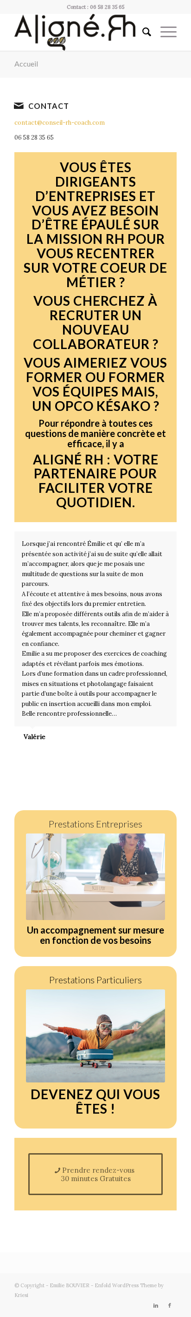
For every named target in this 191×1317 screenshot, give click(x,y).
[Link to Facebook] (170, 1305)
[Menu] (164, 32)
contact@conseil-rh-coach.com (59, 123)
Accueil (26, 63)
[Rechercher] (142, 32)
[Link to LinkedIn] (156, 1305)
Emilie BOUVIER (69, 1285)
